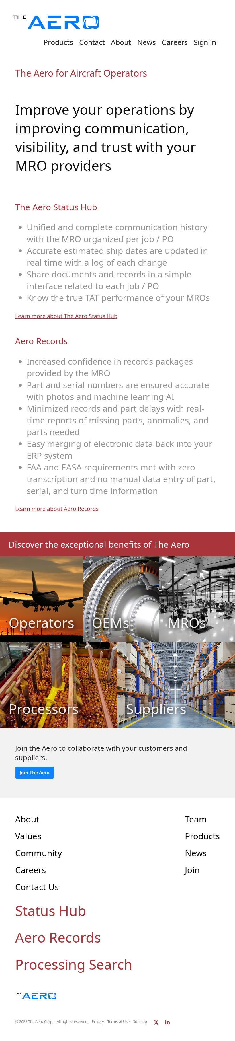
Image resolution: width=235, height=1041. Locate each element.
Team (196, 819)
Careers (175, 42)
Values (28, 836)
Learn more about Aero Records (57, 509)
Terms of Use (118, 1021)
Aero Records (58, 937)
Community (38, 853)
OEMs (110, 622)
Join (192, 870)
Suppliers (156, 708)
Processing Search (73, 964)
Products (58, 42)
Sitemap (140, 1021)
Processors (44, 708)
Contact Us (37, 887)
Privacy (98, 1021)
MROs (187, 622)
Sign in (205, 42)
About (121, 42)
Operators (41, 622)
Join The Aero (34, 772)
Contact (92, 42)
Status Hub (50, 910)
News (146, 42)
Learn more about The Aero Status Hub (66, 316)
